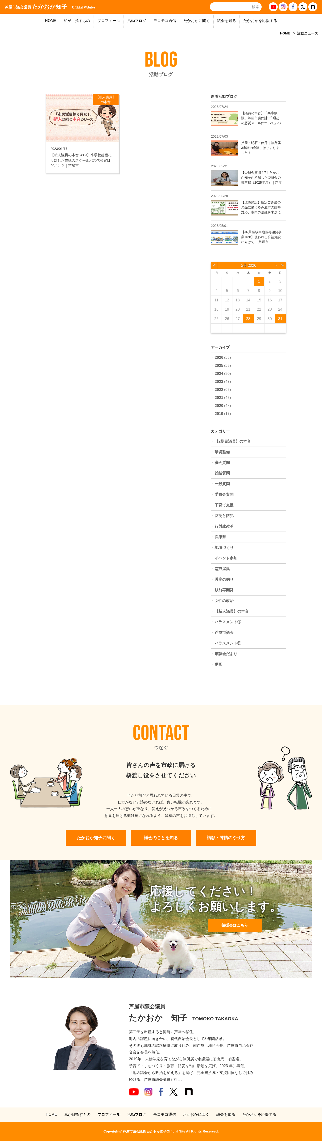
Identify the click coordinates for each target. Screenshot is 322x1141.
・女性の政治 (222, 601)
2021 (219, 398)
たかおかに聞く (196, 21)
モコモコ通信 (164, 21)
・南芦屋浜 (220, 569)
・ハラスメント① (226, 622)
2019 (219, 414)
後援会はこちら (235, 925)
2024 (219, 374)
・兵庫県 (218, 537)
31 (280, 319)
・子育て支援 (222, 505)
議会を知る (226, 21)
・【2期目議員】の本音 (231, 441)
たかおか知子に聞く (96, 837)
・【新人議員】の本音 (230, 611)
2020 (219, 406)
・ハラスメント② (226, 643)
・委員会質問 (222, 494)
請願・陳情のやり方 (226, 837)
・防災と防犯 (222, 516)
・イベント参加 (224, 558)
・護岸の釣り (222, 579)
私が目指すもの (77, 21)
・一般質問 (220, 484)
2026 (219, 357)
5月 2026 (248, 265)
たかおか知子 (50, 7)
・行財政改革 (222, 526)
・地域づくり (222, 547)
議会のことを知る (161, 837)
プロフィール (108, 21)
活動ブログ (136, 21)
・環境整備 (220, 452)
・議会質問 (220, 463)
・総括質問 (220, 473)
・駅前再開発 (222, 590)
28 (248, 319)
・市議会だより (224, 654)
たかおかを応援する (260, 21)
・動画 (216, 664)
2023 (219, 382)
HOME (50, 21)
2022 (219, 390)
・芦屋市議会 (222, 632)
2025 (219, 365)
